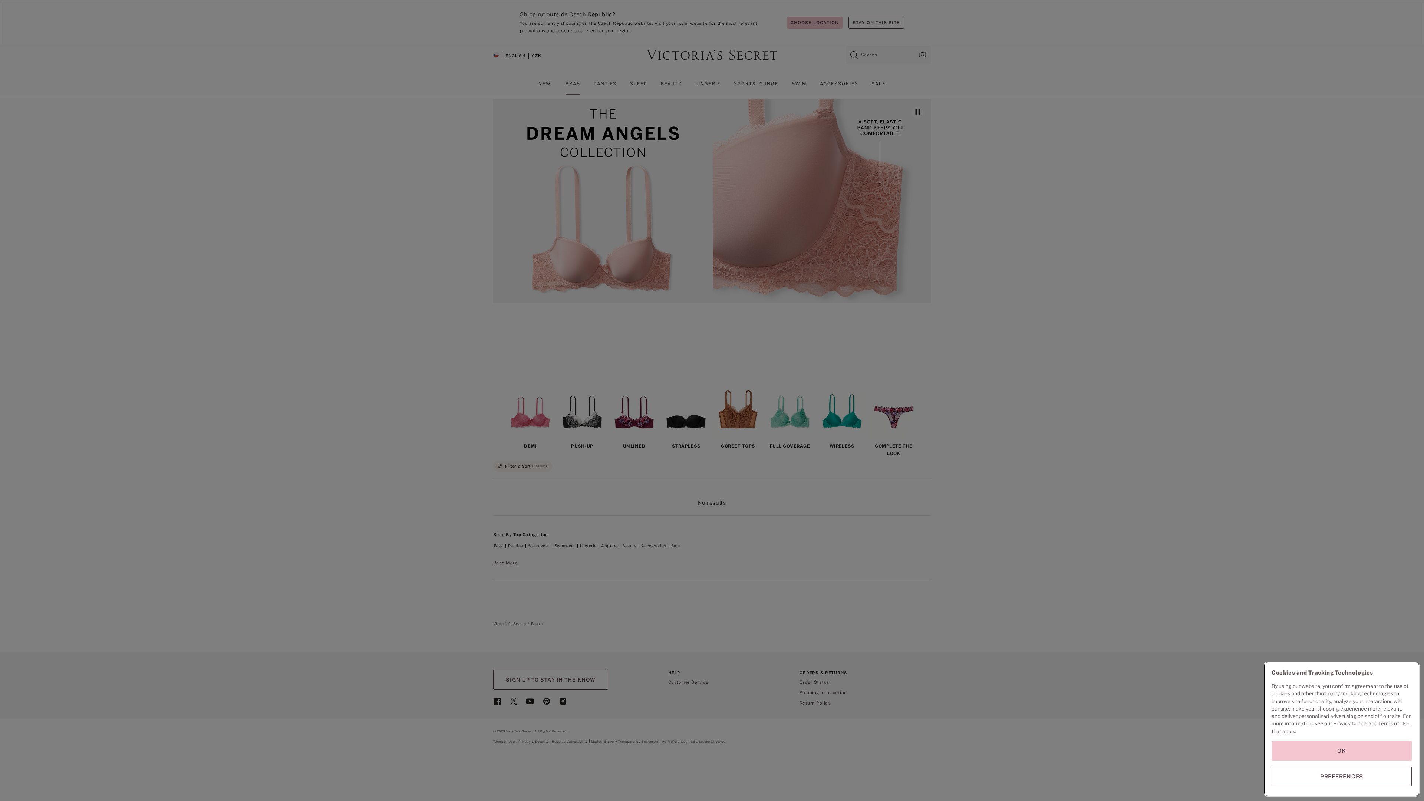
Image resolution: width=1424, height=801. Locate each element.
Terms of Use (1394, 723)
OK (1341, 751)
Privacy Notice (1350, 723)
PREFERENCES (1341, 776)
